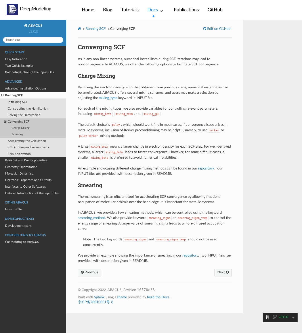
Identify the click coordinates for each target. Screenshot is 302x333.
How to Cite (13, 209)
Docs (152, 10)
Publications (186, 10)
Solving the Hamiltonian (24, 115)
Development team (18, 225)
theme (122, 297)
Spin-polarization (19, 154)
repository (206, 168)
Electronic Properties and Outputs (28, 180)
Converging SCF (18, 121)
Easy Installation (16, 59)
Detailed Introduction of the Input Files (32, 193)
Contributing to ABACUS (22, 242)
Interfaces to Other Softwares (25, 186)
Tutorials (130, 10)
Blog (107, 10)
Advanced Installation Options (25, 88)
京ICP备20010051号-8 (95, 302)
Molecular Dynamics (19, 173)
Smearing (17, 134)
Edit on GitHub (218, 28)
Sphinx (99, 297)
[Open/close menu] (2, 95)
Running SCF (14, 95)
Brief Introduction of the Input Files (29, 72)
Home (88, 10)
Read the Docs (158, 297)
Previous (91, 272)
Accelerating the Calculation (27, 141)
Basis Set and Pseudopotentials (26, 160)
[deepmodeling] (12, 9)
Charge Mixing (20, 128)
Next (221, 272)
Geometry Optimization (21, 167)
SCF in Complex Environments (28, 147)
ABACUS (34, 25)
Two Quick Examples (19, 65)
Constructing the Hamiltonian (28, 108)
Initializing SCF (18, 102)
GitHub (215, 10)
